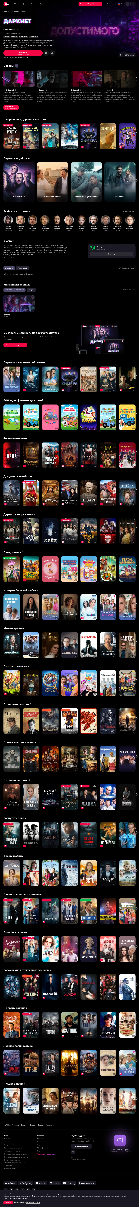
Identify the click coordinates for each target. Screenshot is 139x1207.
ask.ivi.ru (74, 1158)
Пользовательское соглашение (15, 1154)
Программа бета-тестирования (15, 1145)
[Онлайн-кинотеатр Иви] (7, 3)
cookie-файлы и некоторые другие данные (87, 1194)
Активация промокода (46, 1154)
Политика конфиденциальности (15, 1157)
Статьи (40, 1151)
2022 (8, 34)
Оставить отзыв (9, 1168)
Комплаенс (7, 1165)
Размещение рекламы (11, 1151)
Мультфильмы (42, 1148)
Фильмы (40, 1142)
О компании (8, 1139)
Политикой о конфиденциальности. (17, 1198)
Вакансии (7, 1142)
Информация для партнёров (14, 1148)
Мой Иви (40, 1139)
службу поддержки (33, 1202)
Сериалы (40, 1145)
